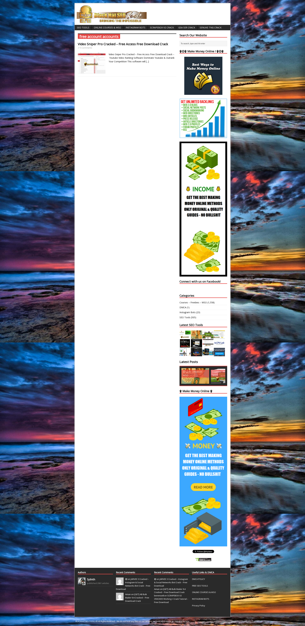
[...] (147, 61)
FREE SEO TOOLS (200, 585)
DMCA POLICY (198, 579)
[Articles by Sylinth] (81, 583)
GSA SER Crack (186, 27)
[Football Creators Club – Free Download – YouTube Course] (219, 337)
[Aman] (120, 598)
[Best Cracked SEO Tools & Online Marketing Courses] (111, 21)
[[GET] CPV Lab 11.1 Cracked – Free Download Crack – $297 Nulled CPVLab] (219, 345)
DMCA (183, 307)
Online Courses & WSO (107, 27)
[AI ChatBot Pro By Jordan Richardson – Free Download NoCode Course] (196, 354)
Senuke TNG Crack (210, 27)
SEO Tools (83, 27)
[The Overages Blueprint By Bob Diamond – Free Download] (185, 354)
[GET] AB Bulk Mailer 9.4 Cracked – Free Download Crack (137, 597)
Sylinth (91, 579)
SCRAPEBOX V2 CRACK (200, 621)
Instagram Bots (135, 27)
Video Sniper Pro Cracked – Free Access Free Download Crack (123, 44)
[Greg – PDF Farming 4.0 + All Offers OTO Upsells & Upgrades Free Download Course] (208, 337)
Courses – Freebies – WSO (193, 302)
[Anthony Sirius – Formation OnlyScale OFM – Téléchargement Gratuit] (208, 354)
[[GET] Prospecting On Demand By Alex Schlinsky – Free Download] (219, 354)
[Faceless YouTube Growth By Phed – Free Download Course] (185, 345)
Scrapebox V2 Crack (162, 27)
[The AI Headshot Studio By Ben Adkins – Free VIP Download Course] (196, 337)
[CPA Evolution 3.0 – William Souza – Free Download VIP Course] (208, 345)
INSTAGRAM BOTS (200, 598)
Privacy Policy (198, 605)
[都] (120, 583)
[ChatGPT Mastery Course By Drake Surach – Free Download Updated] (196, 345)
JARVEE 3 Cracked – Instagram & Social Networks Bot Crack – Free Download (171, 582)
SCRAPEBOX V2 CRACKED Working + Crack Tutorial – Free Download (171, 599)
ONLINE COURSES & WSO (204, 592)
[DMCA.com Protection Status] (203, 559)
